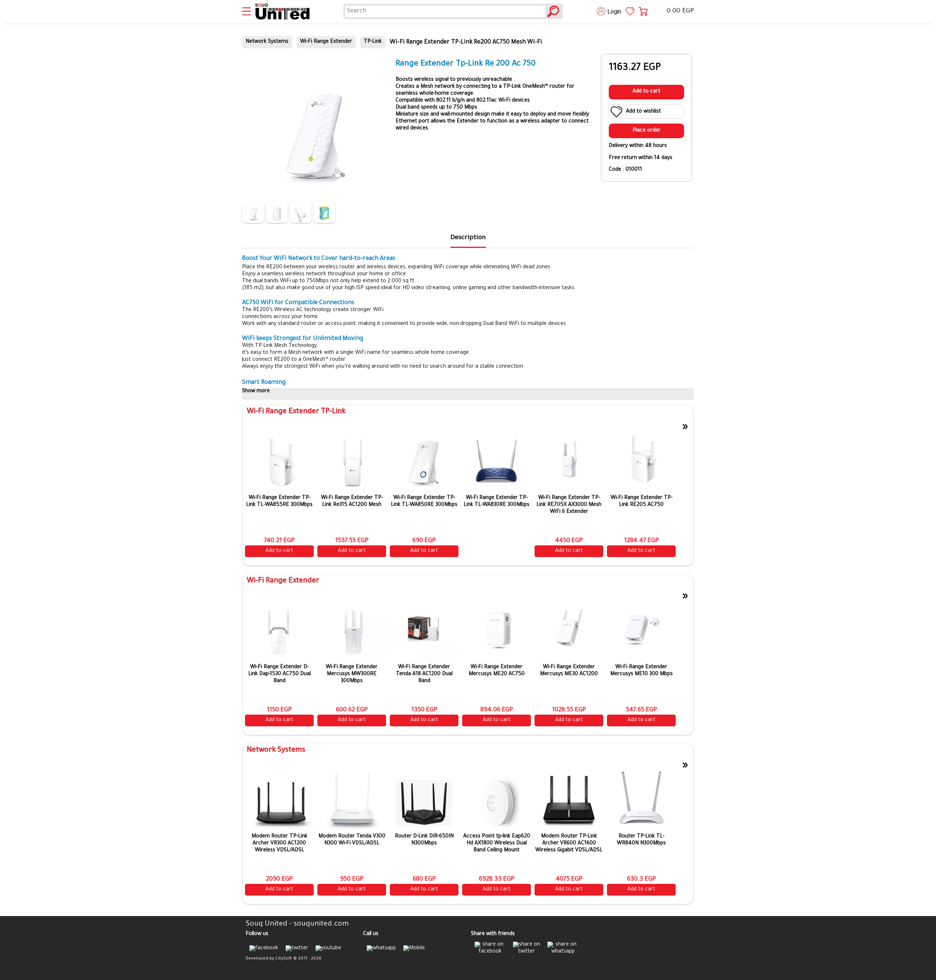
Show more (256, 391)
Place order (647, 131)
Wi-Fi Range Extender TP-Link (296, 412)
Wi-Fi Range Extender (326, 42)
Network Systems (267, 42)
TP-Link (373, 42)
